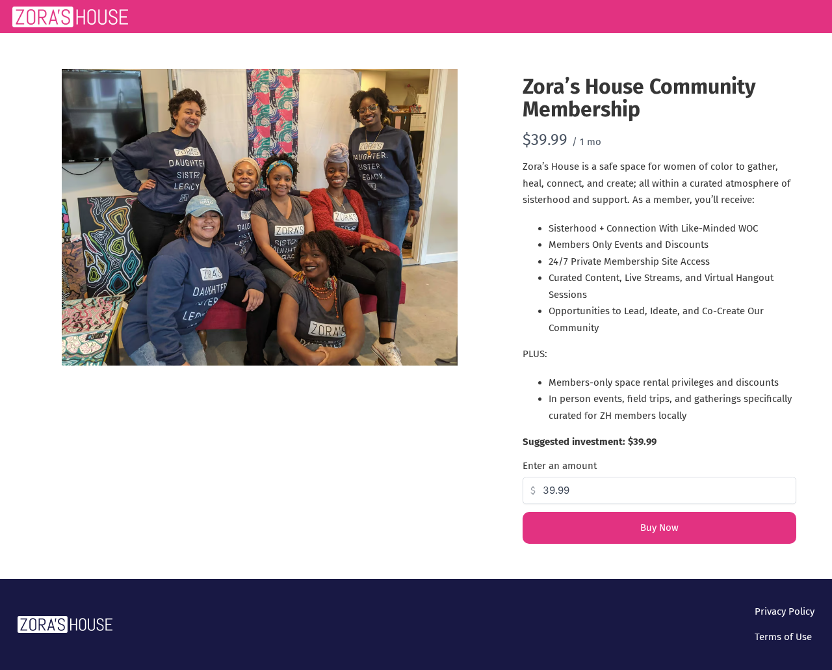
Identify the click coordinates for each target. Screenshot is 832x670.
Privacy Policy (784, 611)
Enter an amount (560, 466)
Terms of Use (783, 637)
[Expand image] (440, 85)
